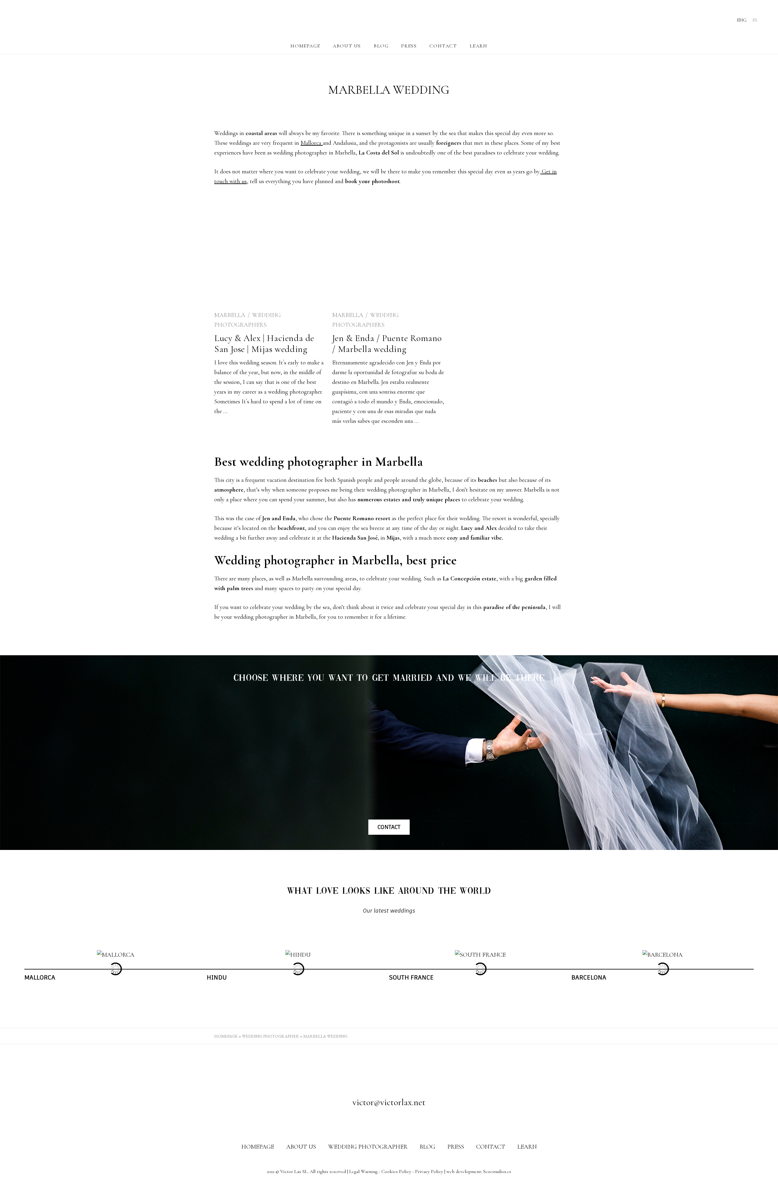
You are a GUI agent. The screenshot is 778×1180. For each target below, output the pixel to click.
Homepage (305, 46)
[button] (18, 968)
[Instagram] (389, 1122)
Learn (478, 46)
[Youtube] (400, 1122)
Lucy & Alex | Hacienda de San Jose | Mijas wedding (264, 343)
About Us (347, 46)
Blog (381, 46)
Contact (443, 46)
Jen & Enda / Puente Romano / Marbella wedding (387, 343)
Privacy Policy (429, 1171)
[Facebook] (377, 1122)
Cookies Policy (396, 1171)
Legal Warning (363, 1171)
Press (409, 46)
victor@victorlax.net (389, 1102)
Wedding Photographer (270, 1036)
